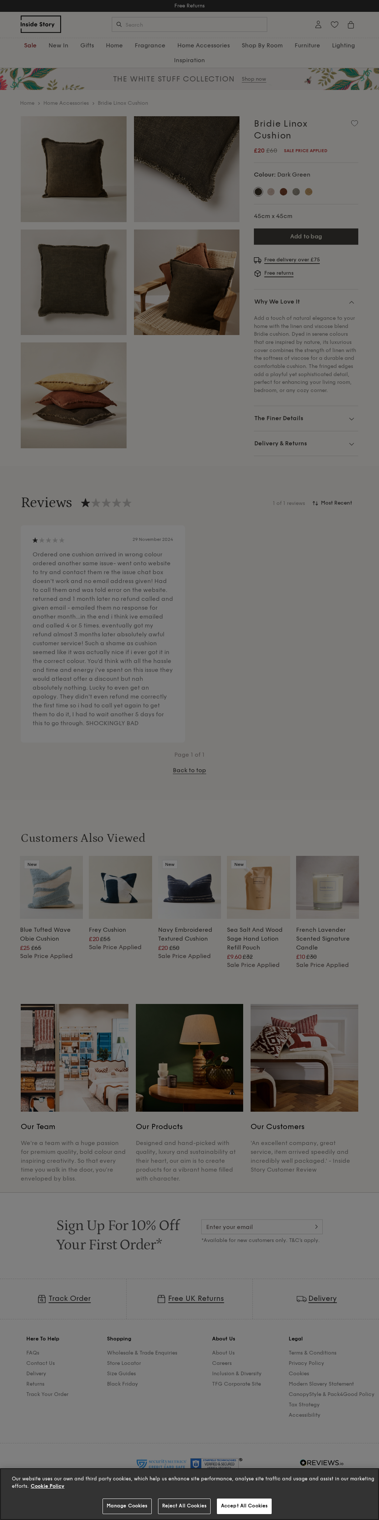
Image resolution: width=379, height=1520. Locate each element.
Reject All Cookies (184, 1506)
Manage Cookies (127, 1506)
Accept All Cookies (244, 1506)
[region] (189, 1494)
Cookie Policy (47, 1486)
